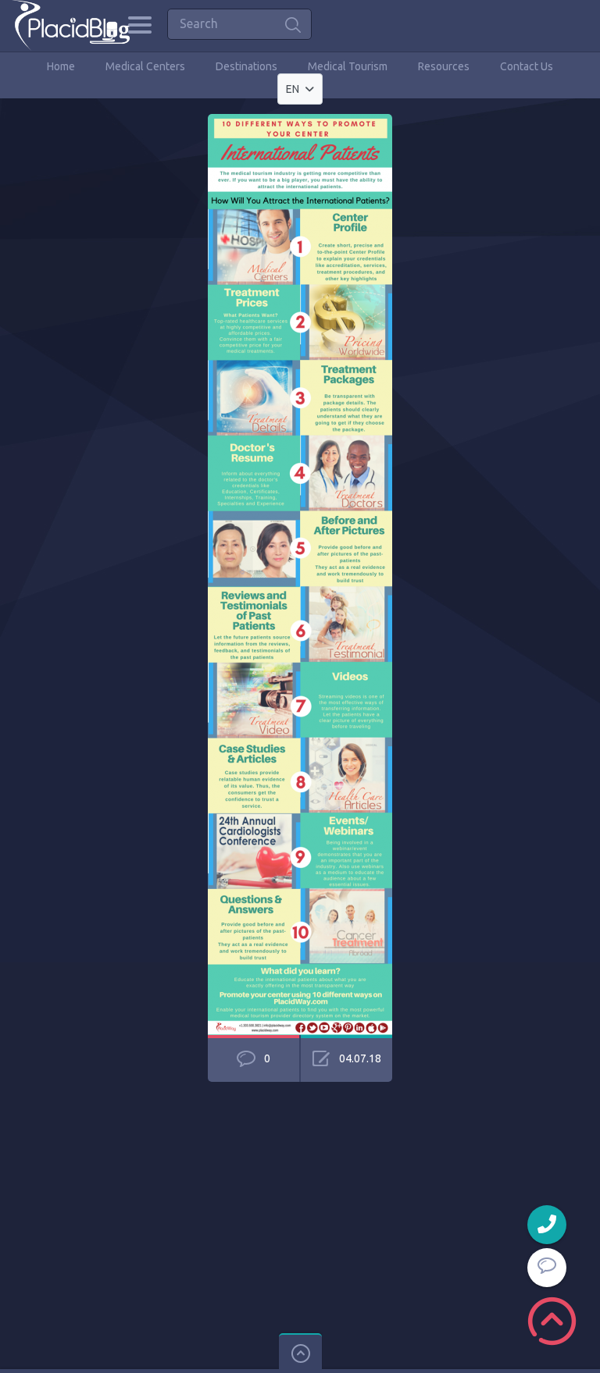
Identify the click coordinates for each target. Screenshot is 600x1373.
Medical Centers (145, 66)
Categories (139, 25)
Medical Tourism (348, 66)
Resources (444, 66)
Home (61, 66)
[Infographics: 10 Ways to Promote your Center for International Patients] (300, 121)
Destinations (246, 66)
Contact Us (526, 66)
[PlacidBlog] (71, 25)
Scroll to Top (552, 1321)
